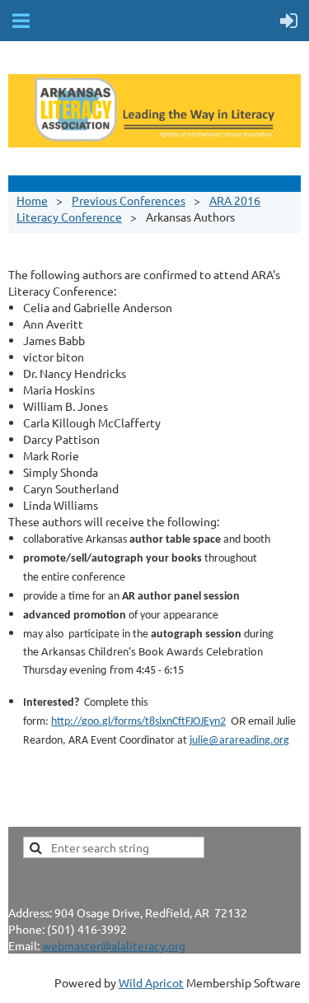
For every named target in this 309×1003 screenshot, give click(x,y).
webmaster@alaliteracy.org (113, 945)
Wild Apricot (151, 982)
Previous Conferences (128, 200)
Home (32, 200)
